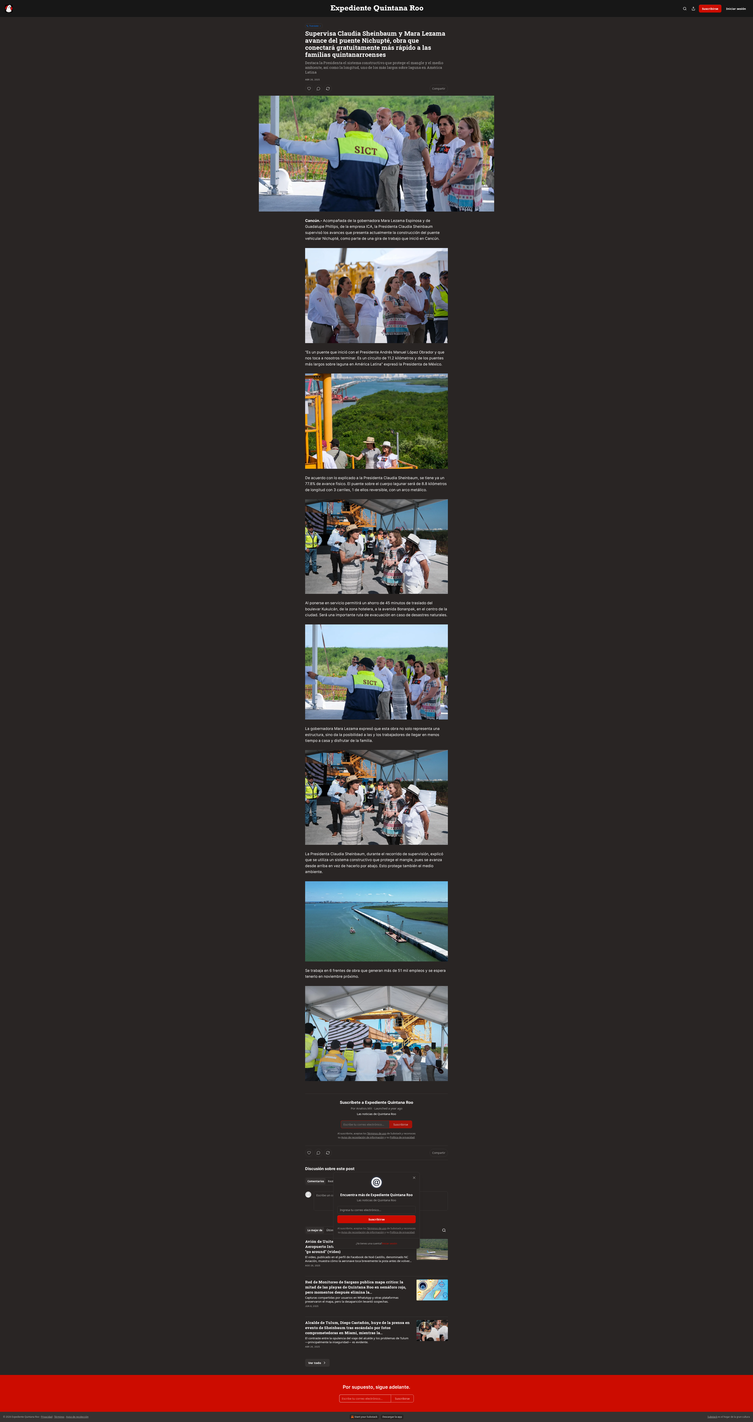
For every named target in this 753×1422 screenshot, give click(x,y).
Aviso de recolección (77, 1416)
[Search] (685, 9)
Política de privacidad (402, 1232)
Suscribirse (710, 9)
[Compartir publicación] (693, 9)
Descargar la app (392, 1416)
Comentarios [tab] (315, 1181)
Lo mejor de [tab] (314, 1230)
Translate (313, 25)
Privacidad (46, 1416)
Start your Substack (366, 1416)
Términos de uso (376, 1228)
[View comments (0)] (318, 89)
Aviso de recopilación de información (362, 1232)
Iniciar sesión (736, 9)
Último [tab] (330, 1230)
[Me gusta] (309, 89)
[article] (376, 1256)
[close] (414, 1178)
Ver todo (314, 1363)
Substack (712, 1416)
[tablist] (323, 1181)
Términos (59, 1416)
